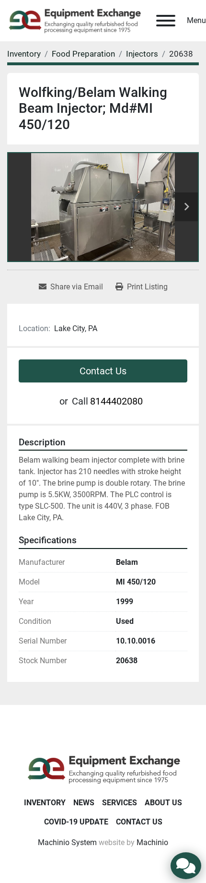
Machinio (152, 842)
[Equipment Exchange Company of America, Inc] (103, 768)
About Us (163, 802)
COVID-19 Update (76, 821)
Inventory (45, 802)
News (83, 802)
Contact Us (103, 371)
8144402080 (116, 401)
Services (119, 802)
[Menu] (165, 20)
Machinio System (67, 842)
